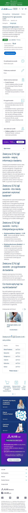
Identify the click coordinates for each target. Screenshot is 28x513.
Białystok (6, 353)
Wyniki (15, 9)
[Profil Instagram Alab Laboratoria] (25, 498)
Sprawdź (19, 4)
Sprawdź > (5, 407)
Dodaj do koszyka (10, 53)
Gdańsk (6, 360)
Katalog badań (15, 14)
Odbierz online (9, 131)
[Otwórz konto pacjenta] (19, 9)
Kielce (5, 367)
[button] (13, 45)
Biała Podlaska (8, 349)
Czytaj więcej (13, 329)
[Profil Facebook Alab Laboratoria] (2, 498)
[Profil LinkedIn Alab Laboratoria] (18, 498)
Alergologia (13, 23)
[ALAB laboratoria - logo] (6, 9)
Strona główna (6, 14)
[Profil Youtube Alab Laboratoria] (10, 498)
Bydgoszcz (7, 356)
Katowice (6, 363)
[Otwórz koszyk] (22, 9)
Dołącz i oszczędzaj (14, 460)
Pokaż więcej (13, 371)
